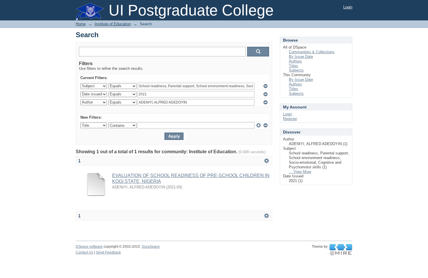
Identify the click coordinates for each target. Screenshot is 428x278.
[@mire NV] (340, 250)
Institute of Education (113, 24)
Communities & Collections (312, 52)
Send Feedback (108, 252)
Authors (295, 61)
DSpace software (89, 247)
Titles (293, 66)
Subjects (296, 70)
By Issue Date (301, 56)
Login (347, 7)
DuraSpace (151, 247)
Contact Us (84, 252)
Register (290, 119)
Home (81, 24)
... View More (300, 172)
